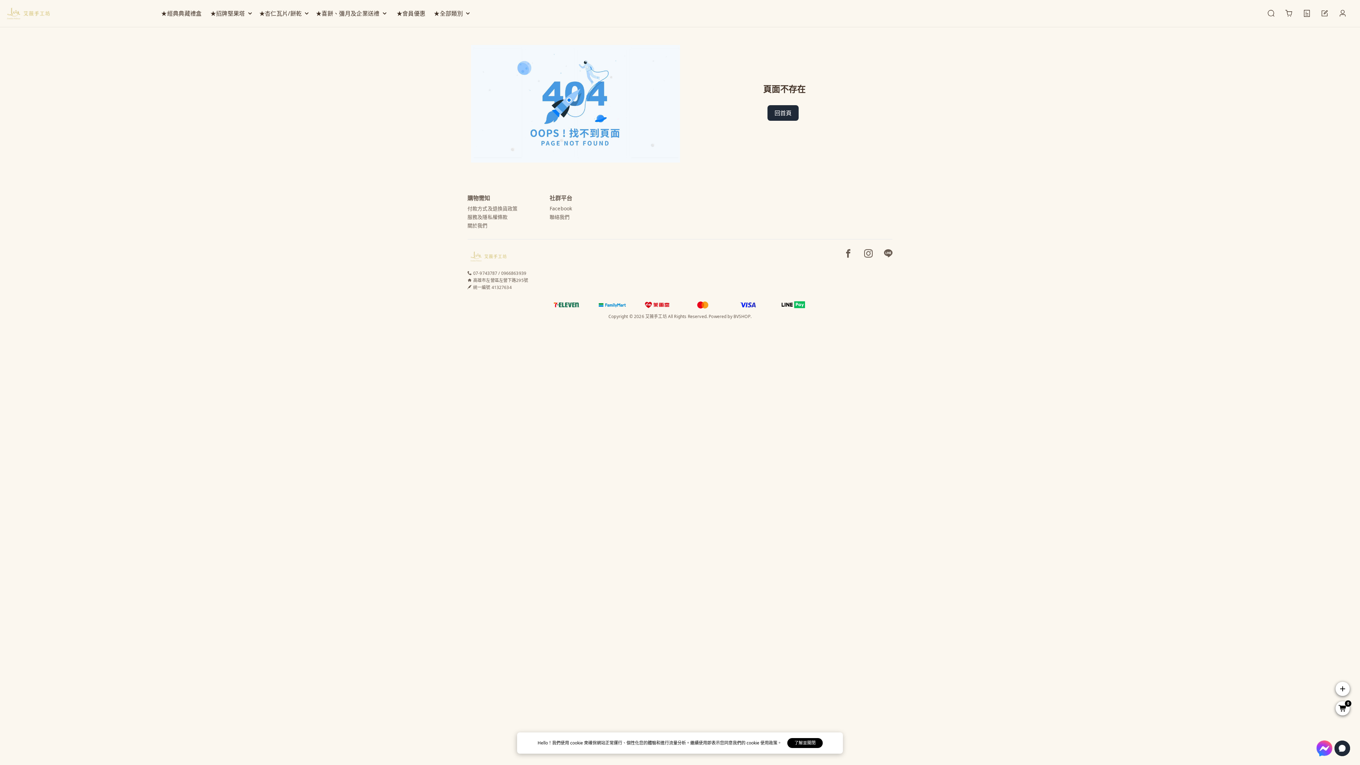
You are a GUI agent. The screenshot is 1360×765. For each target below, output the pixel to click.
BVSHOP (741, 316)
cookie (577, 743)
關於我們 (478, 225)
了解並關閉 (805, 743)
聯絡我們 (560, 217)
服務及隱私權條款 (488, 217)
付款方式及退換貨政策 (492, 208)
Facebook (561, 208)
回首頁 (783, 113)
